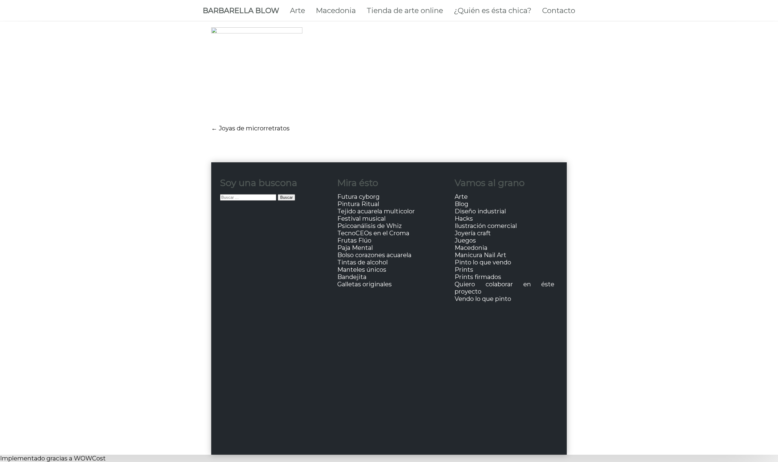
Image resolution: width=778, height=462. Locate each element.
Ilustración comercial (486, 225)
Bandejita (352, 277)
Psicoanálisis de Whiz (369, 225)
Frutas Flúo (354, 240)
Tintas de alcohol (362, 262)
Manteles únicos (361, 269)
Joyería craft (473, 233)
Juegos (465, 240)
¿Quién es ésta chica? (493, 10)
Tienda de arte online (405, 10)
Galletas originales (364, 284)
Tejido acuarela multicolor (376, 211)
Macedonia (336, 10)
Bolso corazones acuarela (374, 255)
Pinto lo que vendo (483, 262)
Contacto (558, 10)
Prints (464, 269)
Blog (461, 204)
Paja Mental (355, 247)
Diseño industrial (480, 211)
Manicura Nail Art (480, 255)
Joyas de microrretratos (254, 128)
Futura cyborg (358, 196)
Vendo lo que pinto (483, 298)
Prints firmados (478, 277)
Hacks (464, 218)
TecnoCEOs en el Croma (373, 233)
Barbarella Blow (241, 10)
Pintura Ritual (358, 204)
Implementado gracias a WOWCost (53, 458)
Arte (297, 10)
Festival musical (361, 218)
